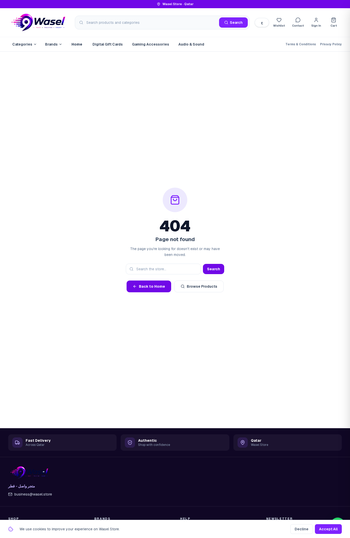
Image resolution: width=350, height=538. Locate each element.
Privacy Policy (331, 44)
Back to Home (152, 286)
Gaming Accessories (150, 44)
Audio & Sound (191, 44)
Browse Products (202, 286)
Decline (301, 529)
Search (213, 269)
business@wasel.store (33, 494)
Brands (51, 44)
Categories (22, 44)
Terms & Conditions (300, 44)
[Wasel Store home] (39, 22)
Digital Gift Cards (107, 44)
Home (76, 44)
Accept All (328, 529)
